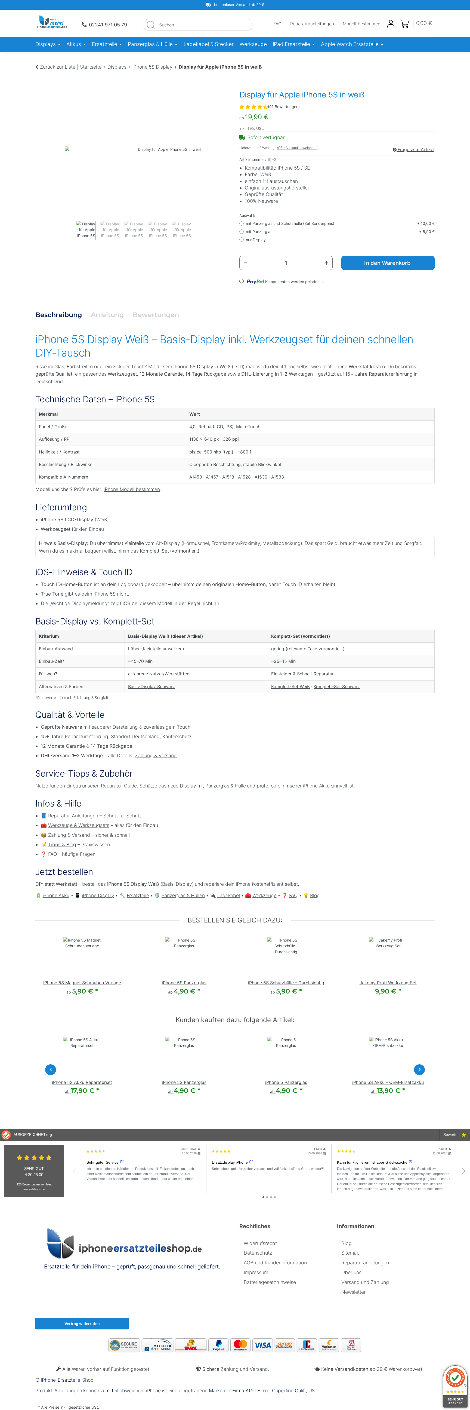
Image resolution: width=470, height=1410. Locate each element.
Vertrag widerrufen (82, 1323)
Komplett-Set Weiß (290, 686)
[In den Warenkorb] (39, 78)
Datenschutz (258, 1253)
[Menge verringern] (246, 263)
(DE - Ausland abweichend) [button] (298, 148)
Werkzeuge (264, 895)
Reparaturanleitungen (312, 23)
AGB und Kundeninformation (275, 1262)
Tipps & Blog (62, 844)
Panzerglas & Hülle (225, 786)
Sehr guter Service (102, 1162)
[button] (391, 23)
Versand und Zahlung (365, 1282)
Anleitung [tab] (107, 315)
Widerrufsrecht (260, 1243)
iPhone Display (98, 895)
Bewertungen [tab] (156, 315)
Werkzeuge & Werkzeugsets (78, 825)
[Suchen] (150, 24)
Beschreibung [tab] (58, 315)
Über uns (351, 1272)
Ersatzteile (138, 895)
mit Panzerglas (340, 231)
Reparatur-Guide (119, 786)
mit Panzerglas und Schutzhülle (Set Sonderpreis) (340, 223)
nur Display (256, 239)
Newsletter (353, 1292)
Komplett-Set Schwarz (337, 686)
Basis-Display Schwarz (151, 686)
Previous (70, 226)
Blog (315, 895)
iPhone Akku (316, 786)
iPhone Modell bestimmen (132, 489)
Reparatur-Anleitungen (73, 816)
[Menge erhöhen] (326, 263)
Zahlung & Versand (156, 755)
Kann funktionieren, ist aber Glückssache (372, 1162)
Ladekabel (228, 895)
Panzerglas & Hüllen (183, 895)
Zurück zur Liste (57, 67)
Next (195, 226)
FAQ (277, 23)
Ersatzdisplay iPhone (230, 1162)
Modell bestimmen (361, 23)
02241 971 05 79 (108, 24)
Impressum (256, 1272)
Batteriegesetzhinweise (270, 1282)
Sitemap (350, 1253)
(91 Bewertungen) (284, 106)
